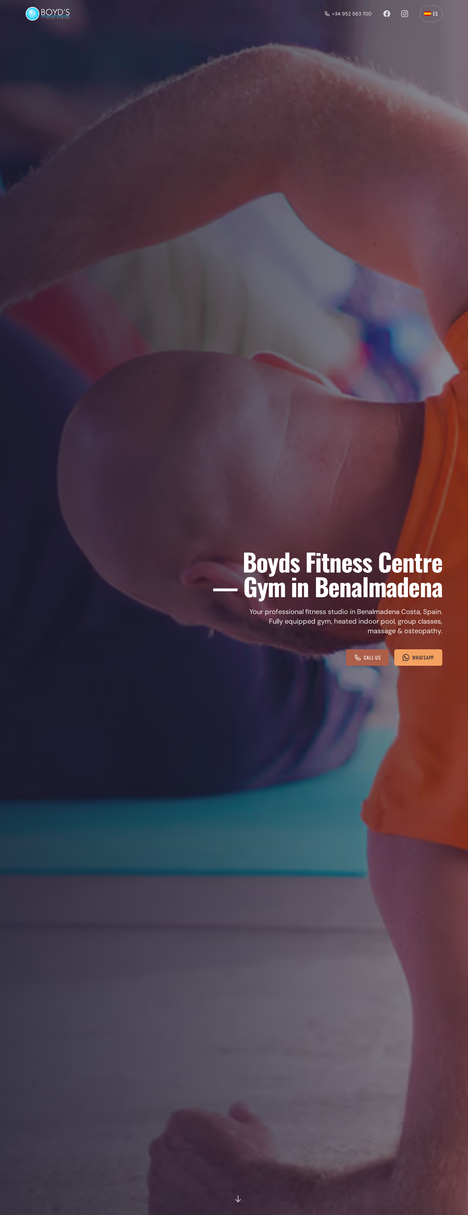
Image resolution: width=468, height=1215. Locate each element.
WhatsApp (423, 657)
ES (435, 13)
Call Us (372, 657)
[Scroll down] (238, 1200)
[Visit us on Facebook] (387, 13)
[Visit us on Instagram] (404, 13)
